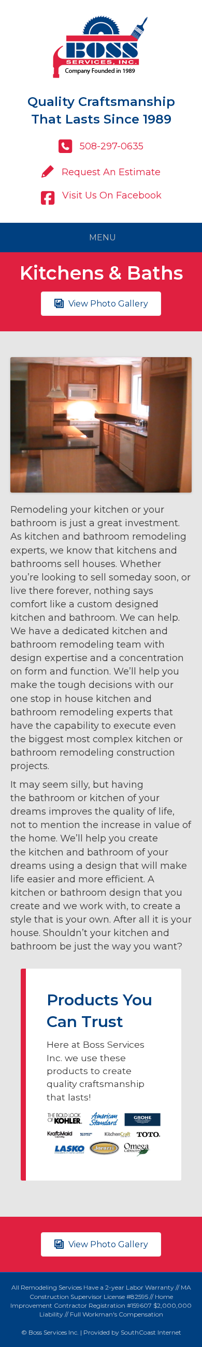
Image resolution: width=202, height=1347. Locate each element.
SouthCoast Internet (151, 1332)
